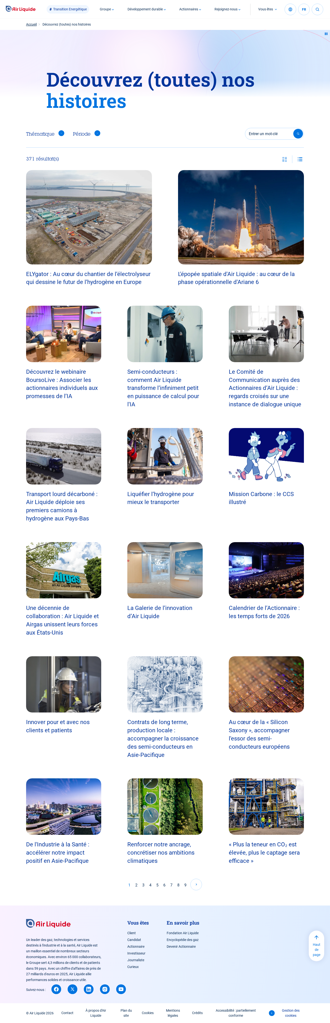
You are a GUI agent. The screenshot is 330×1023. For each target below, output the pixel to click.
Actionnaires (188, 9)
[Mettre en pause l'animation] (326, 34)
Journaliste (135, 960)
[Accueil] (21, 9)
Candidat (134, 940)
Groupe (105, 9)
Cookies (148, 1013)
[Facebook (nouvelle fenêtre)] (56, 989)
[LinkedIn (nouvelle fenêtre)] (88, 989)
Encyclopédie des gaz (183, 940)
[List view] (300, 159)
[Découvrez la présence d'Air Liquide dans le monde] (290, 9)
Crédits (197, 1013)
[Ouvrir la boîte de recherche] (317, 9)
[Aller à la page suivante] (196, 884)
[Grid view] (284, 159)
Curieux (133, 967)
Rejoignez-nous (226, 9)
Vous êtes (265, 9)
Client (131, 933)
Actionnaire (135, 946)
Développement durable (145, 9)
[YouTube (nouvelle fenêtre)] (121, 989)
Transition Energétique (70, 9)
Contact (67, 1013)
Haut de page (316, 950)
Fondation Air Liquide (183, 933)
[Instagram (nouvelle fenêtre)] (105, 989)
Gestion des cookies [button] (291, 1013)
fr (304, 9)
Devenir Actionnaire (181, 946)
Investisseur (136, 953)
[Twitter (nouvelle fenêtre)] (72, 989)
